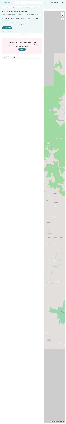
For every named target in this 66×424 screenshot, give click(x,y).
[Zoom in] (62, 13)
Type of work (7, 7)
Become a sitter (55, 2)
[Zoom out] (62, 15)
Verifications (26, 7)
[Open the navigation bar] (62, 2)
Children (17, 7)
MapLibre (53, 421)
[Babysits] (6, 2)
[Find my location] (62, 19)
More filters (36, 7)
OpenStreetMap (60, 421)
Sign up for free (7, 27)
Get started (22, 49)
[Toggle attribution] (63, 421)
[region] (54, 217)
